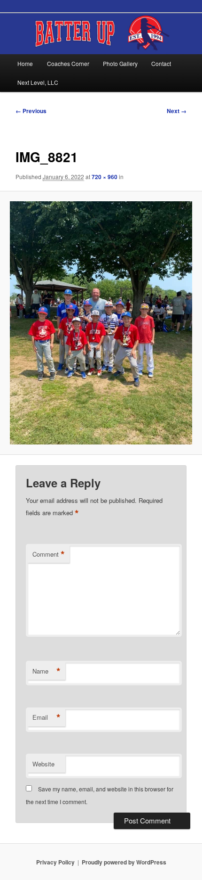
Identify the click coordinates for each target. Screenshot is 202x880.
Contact (161, 63)
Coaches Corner (68, 63)
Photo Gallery (120, 63)
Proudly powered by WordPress (124, 862)
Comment (48, 554)
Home (25, 63)
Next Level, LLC (37, 82)
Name (46, 671)
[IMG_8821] (101, 322)
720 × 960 (104, 177)
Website (43, 763)
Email (46, 717)
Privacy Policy (55, 862)
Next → (176, 111)
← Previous (31, 111)
